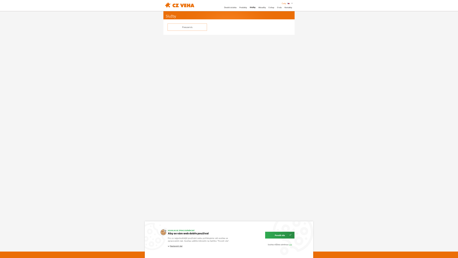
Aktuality (262, 7)
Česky (284, 3)
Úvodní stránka (230, 7)
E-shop (271, 7)
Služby (252, 7)
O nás (279, 7)
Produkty (243, 7)
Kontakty (288, 7)
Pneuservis (187, 27)
